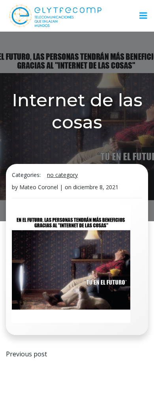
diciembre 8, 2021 (95, 187)
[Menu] (143, 16)
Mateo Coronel (38, 187)
